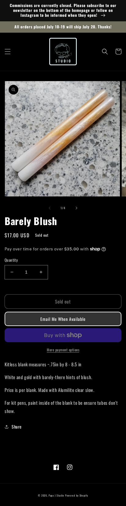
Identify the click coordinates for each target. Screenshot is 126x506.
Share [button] (17, 426)
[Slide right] (76, 208)
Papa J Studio (56, 495)
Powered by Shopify (76, 495)
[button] (7, 51)
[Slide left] (49, 208)
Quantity (11, 260)
